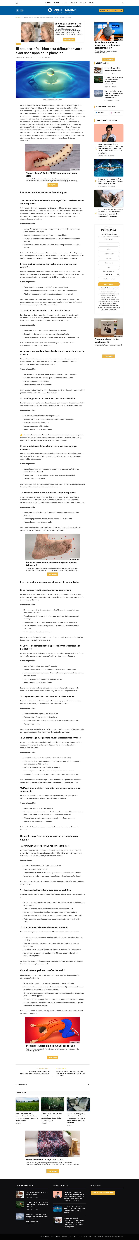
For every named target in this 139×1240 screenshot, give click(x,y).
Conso (83, 3)
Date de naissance (108, 271)
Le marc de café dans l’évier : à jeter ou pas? (112, 69)
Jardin (56, 3)
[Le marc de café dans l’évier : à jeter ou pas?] (98, 70)
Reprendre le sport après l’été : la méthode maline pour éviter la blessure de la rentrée (110, 181)
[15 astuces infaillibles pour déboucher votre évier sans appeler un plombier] (53, 79)
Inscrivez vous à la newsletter (103, 1192)
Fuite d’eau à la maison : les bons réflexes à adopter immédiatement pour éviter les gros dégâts (51, 1117)
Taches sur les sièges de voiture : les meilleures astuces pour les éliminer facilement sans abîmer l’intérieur (76, 1118)
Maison (48, 3)
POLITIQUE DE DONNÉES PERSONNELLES (91, 1236)
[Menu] (16, 3)
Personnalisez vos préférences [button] (114, 1236)
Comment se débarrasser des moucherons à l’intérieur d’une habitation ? (113, 81)
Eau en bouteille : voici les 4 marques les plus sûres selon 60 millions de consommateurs (113, 94)
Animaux (73, 3)
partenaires (102, 305)
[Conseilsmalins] (62, 10)
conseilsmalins (20, 57)
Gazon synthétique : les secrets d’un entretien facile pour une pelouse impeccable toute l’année (27, 1117)
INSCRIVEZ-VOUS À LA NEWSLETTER (111, 10)
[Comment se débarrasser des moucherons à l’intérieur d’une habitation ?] (98, 79)
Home (26, 17)
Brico (65, 3)
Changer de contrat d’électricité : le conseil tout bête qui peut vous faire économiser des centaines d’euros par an (110, 213)
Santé (91, 3)
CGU (75, 1236)
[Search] (122, 3)
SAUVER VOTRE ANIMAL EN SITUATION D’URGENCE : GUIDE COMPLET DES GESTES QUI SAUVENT (70, 1073)
